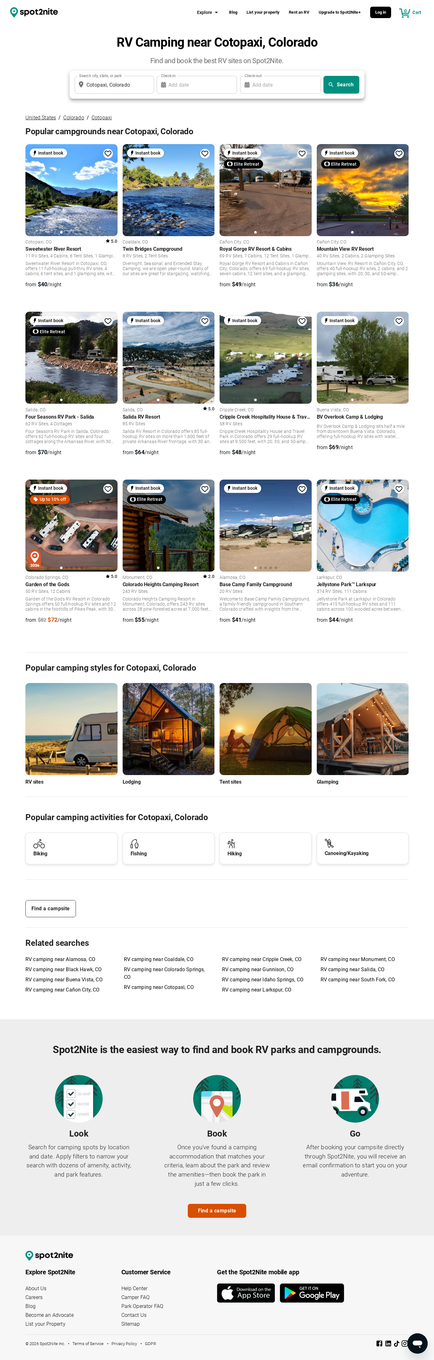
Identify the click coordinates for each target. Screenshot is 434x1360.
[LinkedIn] (388, 1345)
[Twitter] (397, 1344)
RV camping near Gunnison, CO (258, 969)
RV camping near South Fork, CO (358, 980)
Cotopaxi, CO (38, 242)
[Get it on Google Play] (312, 1293)
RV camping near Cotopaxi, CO (159, 987)
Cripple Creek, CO (237, 410)
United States (40, 118)
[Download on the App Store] (248, 1293)
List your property (263, 12)
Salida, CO (35, 410)
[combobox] (113, 85)
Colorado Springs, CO (46, 577)
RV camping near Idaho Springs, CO (262, 980)
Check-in (168, 76)
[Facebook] (380, 1345)
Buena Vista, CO (333, 410)
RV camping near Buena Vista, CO (64, 980)
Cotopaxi (102, 118)
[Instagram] (405, 1345)
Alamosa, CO (232, 577)
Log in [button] (380, 12)
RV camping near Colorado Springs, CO (164, 973)
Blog (233, 12)
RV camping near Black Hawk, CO (63, 969)
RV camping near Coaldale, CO (158, 959)
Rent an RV (299, 12)
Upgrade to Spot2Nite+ (340, 12)
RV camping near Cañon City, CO (62, 990)
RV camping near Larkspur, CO (256, 990)
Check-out (253, 76)
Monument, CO (138, 577)
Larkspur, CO (329, 577)
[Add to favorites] (108, 154)
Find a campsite (50, 909)
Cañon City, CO (234, 242)
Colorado (73, 118)
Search (345, 85)
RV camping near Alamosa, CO (60, 959)
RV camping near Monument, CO (358, 959)
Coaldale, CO (135, 242)
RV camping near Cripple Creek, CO (262, 959)
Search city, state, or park (100, 76)
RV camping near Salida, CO (353, 969)
